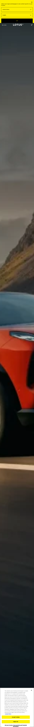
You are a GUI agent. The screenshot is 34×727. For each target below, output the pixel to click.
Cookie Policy (8, 714)
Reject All (15, 721)
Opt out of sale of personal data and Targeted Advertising (16, 726)
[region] (17, 707)
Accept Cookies (16, 717)
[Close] (31, 690)
